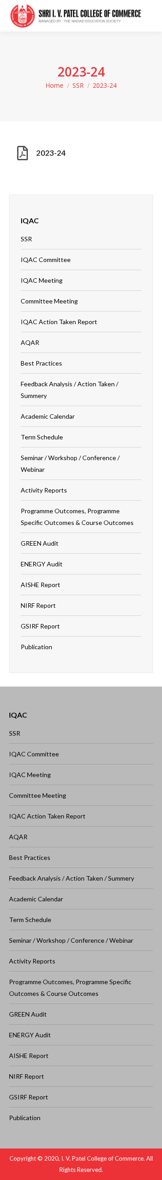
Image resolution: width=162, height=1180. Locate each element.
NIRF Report (38, 605)
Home (54, 85)
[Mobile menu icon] (148, 16)
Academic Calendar (48, 416)
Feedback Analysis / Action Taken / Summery (69, 389)
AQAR (30, 342)
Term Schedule (42, 437)
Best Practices (41, 363)
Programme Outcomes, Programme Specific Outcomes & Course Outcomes (77, 516)
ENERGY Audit (42, 564)
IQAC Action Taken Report (59, 322)
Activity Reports (44, 490)
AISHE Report (40, 584)
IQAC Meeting (42, 280)
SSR (78, 85)
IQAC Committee (46, 259)
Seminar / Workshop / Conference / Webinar (70, 463)
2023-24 (51, 153)
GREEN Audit (39, 543)
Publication (36, 647)
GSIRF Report (40, 626)
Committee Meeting (49, 301)
